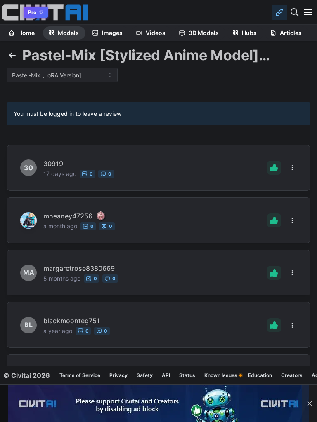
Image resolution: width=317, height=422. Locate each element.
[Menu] (308, 12)
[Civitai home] (10, 12)
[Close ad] (309, 403)
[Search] (294, 12)
